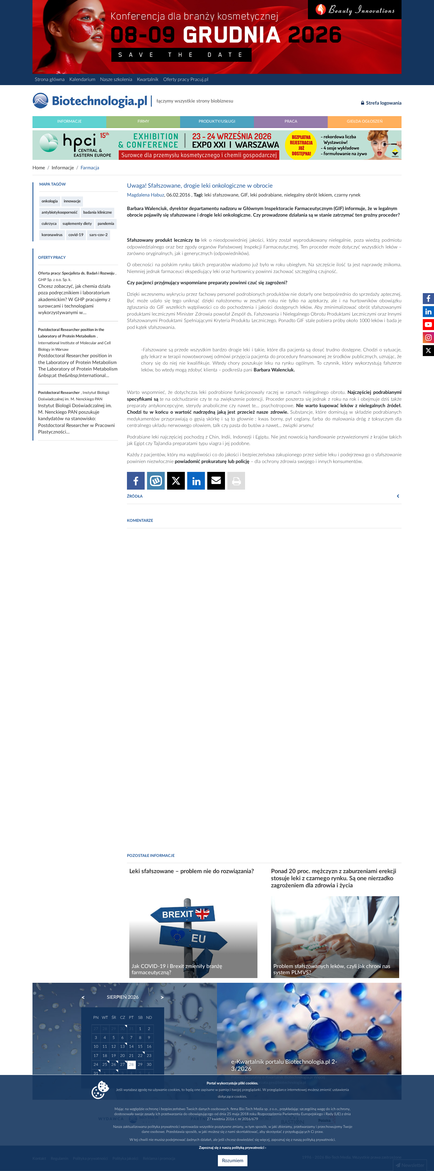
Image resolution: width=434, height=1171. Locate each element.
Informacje (69, 121)
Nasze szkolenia (116, 79)
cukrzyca (49, 223)
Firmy (143, 121)
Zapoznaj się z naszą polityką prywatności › (232, 1147)
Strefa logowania (383, 103)
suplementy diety (77, 223)
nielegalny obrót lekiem (308, 195)
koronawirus (52, 235)
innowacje (72, 201)
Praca (291, 121)
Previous (86, 997)
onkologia (50, 201)
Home (38, 167)
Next (159, 997)
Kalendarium (82, 79)
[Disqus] (264, 613)
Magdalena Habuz (145, 195)
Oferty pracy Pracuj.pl (185, 79)
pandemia (106, 223)
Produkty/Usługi (217, 121)
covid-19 (76, 235)
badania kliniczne (97, 212)
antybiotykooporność (59, 212)
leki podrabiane (266, 195)
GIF (244, 195)
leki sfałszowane (221, 195)
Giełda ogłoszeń (365, 121)
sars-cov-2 (98, 235)
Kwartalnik (148, 79)
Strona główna (50, 79)
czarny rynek (347, 195)
